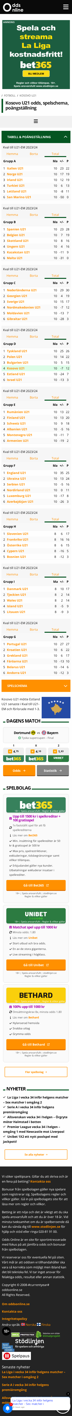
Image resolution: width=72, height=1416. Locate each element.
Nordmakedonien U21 (24, 307)
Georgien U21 (17, 296)
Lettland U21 (16, 191)
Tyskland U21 (17, 351)
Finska (45, 1325)
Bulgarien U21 (17, 362)
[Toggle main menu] (66, 7)
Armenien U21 (18, 441)
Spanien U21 (16, 229)
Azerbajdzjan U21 (20, 501)
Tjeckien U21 (16, 595)
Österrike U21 (17, 545)
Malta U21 (14, 258)
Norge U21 (15, 174)
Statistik (50, 771)
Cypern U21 (15, 551)
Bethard (33, 1017)
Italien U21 (15, 168)
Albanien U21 (17, 429)
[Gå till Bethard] (36, 995)
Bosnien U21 (16, 557)
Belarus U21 (16, 667)
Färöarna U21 (17, 661)
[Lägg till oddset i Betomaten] (10, 751)
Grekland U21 (17, 655)
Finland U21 (16, 418)
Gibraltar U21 (17, 319)
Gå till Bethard (33, 1044)
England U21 (16, 473)
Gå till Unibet (33, 965)
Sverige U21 (15, 302)
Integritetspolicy (14, 1319)
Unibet (32, 938)
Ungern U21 (16, 246)
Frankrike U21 (17, 539)
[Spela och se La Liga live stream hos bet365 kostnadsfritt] (36, 88)
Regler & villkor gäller (53, 811)
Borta (34, 154)
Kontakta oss (40, 1181)
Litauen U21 (16, 612)
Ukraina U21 (16, 478)
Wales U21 (14, 600)
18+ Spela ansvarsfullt (27, 811)
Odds (17, 771)
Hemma (12, 154)
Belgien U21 (16, 235)
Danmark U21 (17, 589)
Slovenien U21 (17, 534)
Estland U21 (16, 374)
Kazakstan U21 (18, 252)
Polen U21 (14, 357)
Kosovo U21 (16, 368)
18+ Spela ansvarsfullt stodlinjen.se (36, 893)
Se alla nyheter (34, 1154)
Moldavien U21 (18, 313)
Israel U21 (14, 380)
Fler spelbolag (34, 1072)
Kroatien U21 (17, 650)
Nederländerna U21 (22, 290)
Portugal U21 (17, 644)
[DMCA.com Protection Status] (23, 1334)
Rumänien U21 (18, 412)
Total (55, 154)
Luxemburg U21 (19, 496)
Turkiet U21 (16, 185)
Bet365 (32, 835)
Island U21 (15, 606)
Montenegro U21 (19, 435)
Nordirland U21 (18, 490)
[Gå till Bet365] (36, 805)
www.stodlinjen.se (45, 1226)
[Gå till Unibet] (36, 915)
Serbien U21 (16, 484)
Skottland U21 (18, 241)
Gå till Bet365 (33, 885)
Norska (30, 1325)
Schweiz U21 (16, 423)
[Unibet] (58, 758)
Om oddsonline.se (16, 1304)
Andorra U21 (16, 673)
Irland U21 (15, 180)
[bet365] (13, 758)
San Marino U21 (19, 197)
